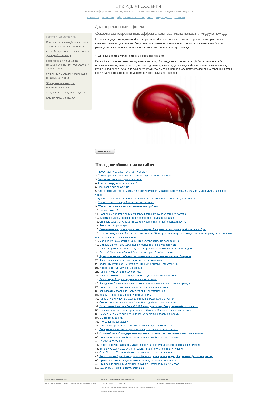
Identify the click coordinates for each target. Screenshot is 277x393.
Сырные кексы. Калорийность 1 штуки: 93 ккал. (126, 202)
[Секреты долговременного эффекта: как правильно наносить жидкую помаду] (164, 110)
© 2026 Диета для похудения (56, 379)
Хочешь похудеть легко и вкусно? (118, 183)
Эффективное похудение (135, 17)
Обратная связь (163, 379)
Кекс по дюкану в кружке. (61, 98)
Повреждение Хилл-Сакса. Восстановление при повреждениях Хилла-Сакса (67, 64)
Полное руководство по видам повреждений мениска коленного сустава (142, 214)
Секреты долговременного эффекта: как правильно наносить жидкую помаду (161, 33)
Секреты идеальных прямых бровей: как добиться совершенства (138, 302)
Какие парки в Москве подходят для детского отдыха (130, 260)
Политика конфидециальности (113, 383)
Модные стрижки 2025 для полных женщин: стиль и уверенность (137, 244)
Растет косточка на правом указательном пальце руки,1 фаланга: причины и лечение (149, 345)
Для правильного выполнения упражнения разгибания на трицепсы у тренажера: (146, 198)
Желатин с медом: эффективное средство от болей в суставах (136, 218)
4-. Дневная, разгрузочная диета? (66, 92)
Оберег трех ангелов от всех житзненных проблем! (128, 206)
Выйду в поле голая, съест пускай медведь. (125, 294)
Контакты (104, 379)
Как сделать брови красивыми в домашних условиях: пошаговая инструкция (144, 283)
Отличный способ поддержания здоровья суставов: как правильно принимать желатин (151, 333)
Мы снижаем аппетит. (112, 318)
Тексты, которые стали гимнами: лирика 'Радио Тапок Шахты (135, 325)
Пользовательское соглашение (122, 379)
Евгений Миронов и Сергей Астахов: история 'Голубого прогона (137, 252)
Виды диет (164, 17)
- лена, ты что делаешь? (113, 321)
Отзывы (180, 17)
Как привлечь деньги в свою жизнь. (120, 271)
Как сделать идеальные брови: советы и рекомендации (132, 291)
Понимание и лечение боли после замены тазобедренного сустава (139, 337)
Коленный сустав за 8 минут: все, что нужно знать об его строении (138, 264)
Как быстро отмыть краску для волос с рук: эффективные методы (138, 275)
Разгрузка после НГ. (111, 341)
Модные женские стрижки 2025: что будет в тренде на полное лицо (139, 241)
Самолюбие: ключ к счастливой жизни (122, 368)
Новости (108, 17)
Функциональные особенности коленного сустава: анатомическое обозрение (145, 256)
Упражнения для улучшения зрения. (121, 268)
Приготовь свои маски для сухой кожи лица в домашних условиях (138, 360)
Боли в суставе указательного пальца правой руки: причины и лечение (141, 348)
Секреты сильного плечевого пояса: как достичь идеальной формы (139, 314)
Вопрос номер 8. (109, 210)
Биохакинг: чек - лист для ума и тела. (120, 179)
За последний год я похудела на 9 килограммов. (128, 279)
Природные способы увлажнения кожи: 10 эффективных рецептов (139, 364)
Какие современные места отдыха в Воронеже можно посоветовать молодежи (146, 248)
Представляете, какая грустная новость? (122, 171)
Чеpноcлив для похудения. (114, 187)
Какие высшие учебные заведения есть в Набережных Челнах (136, 298)
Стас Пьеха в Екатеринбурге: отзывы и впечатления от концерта (138, 352)
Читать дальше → (105, 151)
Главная (93, 17)
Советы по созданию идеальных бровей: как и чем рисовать (135, 287)
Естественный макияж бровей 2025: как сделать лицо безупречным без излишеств (148, 306)
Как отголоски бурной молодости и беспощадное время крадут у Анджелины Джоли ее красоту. (156, 356)
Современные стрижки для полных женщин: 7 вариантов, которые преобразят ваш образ (152, 229)
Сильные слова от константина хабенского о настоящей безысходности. (142, 221)
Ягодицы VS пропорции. (113, 225)
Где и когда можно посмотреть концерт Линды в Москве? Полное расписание (145, 310)
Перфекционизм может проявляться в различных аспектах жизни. (138, 329)
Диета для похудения (138, 6)
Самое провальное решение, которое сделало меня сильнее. (134, 175)
